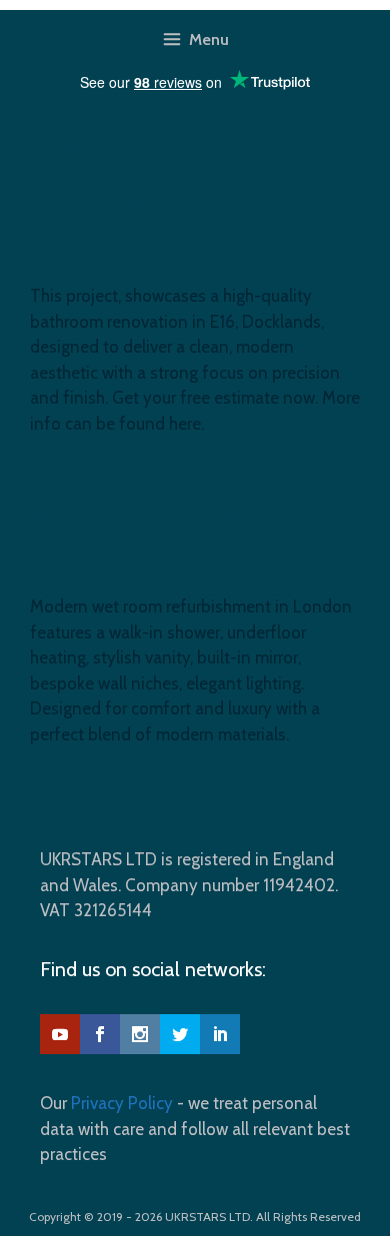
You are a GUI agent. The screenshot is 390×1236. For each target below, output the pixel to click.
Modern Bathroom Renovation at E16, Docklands (193, 220)
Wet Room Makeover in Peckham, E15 (155, 531)
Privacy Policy (122, 1103)
